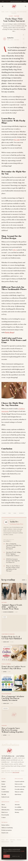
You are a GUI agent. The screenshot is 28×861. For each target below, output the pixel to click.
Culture (3, 789)
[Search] (25, 6)
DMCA (12, 841)
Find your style (18, 784)
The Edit (3, 794)
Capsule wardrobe (19, 781)
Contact (3, 817)
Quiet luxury (18, 794)
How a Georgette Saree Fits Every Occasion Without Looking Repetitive (13, 730)
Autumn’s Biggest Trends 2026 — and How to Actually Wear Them (12, 607)
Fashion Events (5, 797)
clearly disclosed (15, 772)
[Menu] (2, 6)
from (9, 513)
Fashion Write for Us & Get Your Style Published (12, 637)
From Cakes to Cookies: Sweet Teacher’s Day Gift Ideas (13, 667)
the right (17, 140)
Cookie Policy (12, 839)
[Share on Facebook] (23, 42)
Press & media (5, 815)
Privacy (2, 839)
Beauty (3, 784)
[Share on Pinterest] (23, 35)
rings (15, 513)
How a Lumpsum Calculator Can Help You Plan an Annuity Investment (13, 698)
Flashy (7, 11)
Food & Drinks (5, 791)
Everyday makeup (19, 789)
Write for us (4, 812)
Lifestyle (3, 786)
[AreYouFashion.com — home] (9, 750)
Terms (7, 839)
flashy (4, 513)
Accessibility (18, 807)
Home (2, 11)
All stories (7, 541)
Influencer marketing (7, 827)
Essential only (16, 856)
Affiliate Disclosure (5, 841)
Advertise (17, 804)
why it (15, 250)
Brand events (4, 832)
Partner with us (5, 825)
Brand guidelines (19, 809)
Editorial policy (5, 809)
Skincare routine (19, 791)
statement (21, 513)
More (24, 580)
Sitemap (17, 812)
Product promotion (6, 830)
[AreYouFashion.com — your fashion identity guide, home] (14, 6)
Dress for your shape (20, 786)
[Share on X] (23, 39)
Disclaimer (19, 839)
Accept (6, 856)
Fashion (3, 781)
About (3, 804)
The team (3, 807)
